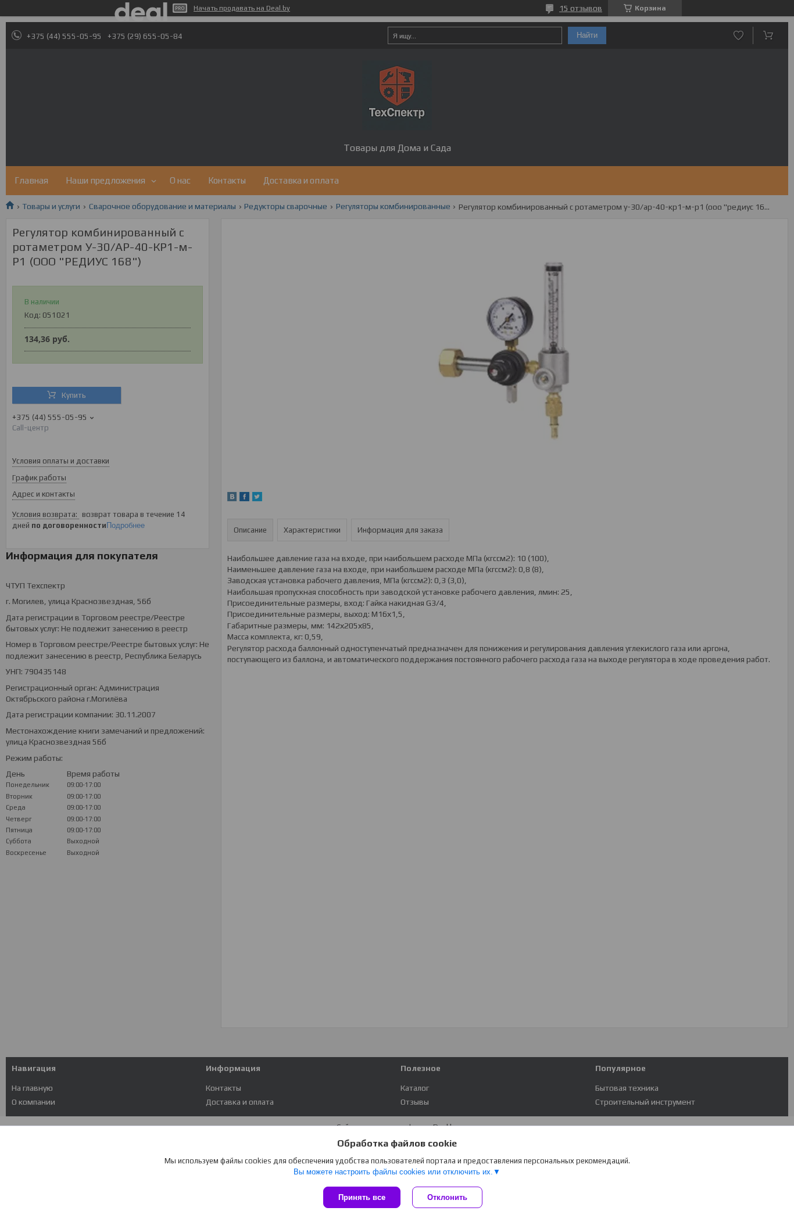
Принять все (361, 1197)
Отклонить (447, 1197)
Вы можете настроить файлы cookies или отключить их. (393, 1171)
